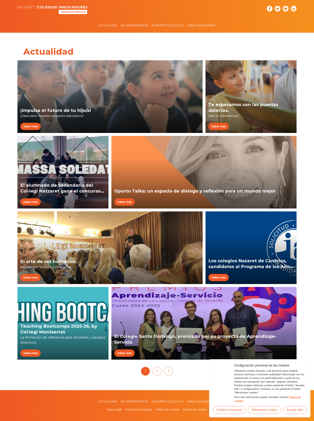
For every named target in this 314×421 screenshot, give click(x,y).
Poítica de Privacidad (138, 409)
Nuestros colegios (168, 25)
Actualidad (107, 25)
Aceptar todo (295, 409)
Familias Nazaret (201, 25)
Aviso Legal (114, 409)
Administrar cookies (264, 409)
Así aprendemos (134, 25)
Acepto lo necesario (229, 409)
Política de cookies (167, 409)
